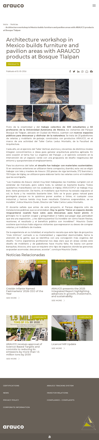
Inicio (5, 24)
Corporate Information (16, 407)
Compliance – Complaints (60, 400)
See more (11, 298)
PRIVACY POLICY (11, 400)
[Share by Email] (86, 71)
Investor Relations (57, 393)
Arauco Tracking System (60, 386)
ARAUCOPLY (69, 188)
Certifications (11, 386)
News (6, 393)
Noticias (14, 24)
